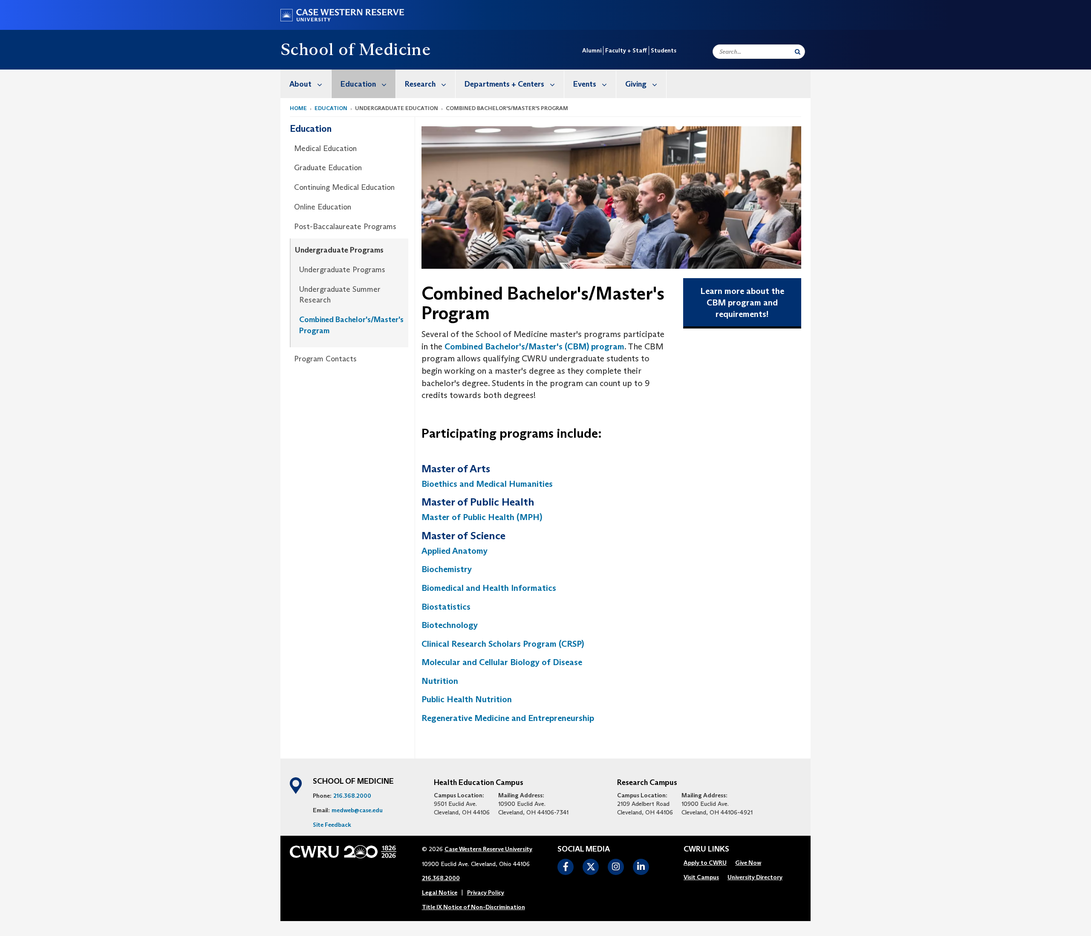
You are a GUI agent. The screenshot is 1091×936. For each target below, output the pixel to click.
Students (663, 50)
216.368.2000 (352, 795)
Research (420, 84)
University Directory (754, 877)
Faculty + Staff (626, 50)
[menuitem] (306, 84)
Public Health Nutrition (466, 699)
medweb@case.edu (357, 810)
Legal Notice (439, 892)
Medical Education (325, 148)
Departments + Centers (504, 84)
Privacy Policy (485, 892)
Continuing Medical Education (344, 187)
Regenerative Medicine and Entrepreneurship (508, 718)
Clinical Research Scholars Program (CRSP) (502, 644)
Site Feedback (332, 824)
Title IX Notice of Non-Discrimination (473, 907)
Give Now (748, 862)
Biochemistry (446, 569)
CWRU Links (706, 849)
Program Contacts (325, 358)
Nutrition (439, 681)
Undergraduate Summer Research (340, 295)
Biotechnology (449, 625)
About (300, 84)
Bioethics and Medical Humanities (488, 484)
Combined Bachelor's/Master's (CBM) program (533, 346)
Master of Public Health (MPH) (481, 517)
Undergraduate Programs (339, 250)
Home (298, 108)
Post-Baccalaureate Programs (345, 226)
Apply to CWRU (705, 862)
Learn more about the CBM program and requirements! (742, 302)
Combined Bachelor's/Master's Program (351, 325)
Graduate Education (328, 167)
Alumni (591, 50)
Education (358, 84)
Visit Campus (701, 877)
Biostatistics (445, 607)
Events (584, 84)
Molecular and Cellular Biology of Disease (501, 662)
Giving (636, 84)
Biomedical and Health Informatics (488, 588)
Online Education (322, 207)
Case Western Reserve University (488, 849)
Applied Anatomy (454, 551)
